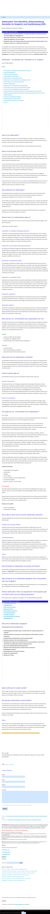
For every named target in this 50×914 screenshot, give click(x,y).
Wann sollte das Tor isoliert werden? (12, 98)
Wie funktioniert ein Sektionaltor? (11, 76)
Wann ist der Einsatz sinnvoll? (11, 74)
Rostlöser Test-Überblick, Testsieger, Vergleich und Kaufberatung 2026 (14, 869)
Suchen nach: (4, 862)
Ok (22, 912)
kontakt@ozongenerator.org (19, 904)
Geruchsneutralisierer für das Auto (12, 616)
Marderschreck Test (8, 609)
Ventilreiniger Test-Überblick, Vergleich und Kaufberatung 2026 (13, 876)
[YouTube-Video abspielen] (25, 118)
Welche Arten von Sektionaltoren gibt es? (13, 78)
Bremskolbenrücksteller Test (10, 610)
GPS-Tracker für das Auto (10, 607)
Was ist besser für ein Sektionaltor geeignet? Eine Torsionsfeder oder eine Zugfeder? (23, 91)
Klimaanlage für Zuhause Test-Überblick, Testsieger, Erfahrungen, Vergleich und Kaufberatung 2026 (19, 871)
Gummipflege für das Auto (10, 603)
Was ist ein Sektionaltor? (9, 72)
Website (3, 784)
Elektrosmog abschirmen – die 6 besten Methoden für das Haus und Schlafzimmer (16, 878)
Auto (16, 43)
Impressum (4, 857)
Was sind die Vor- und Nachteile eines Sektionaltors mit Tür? (17, 79)
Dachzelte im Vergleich (9, 614)
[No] (25, 913)
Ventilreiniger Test (8, 605)
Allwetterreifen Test (8, 618)
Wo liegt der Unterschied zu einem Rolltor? (14, 100)
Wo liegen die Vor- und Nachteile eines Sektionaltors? (16, 85)
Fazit (5, 102)
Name (3, 774)
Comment (4, 789)
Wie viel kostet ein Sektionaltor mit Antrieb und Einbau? (16, 89)
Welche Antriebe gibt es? (9, 83)
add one (11, 764)
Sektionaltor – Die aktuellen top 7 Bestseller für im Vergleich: (17, 70)
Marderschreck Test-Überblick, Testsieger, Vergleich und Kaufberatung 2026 (24, 819)
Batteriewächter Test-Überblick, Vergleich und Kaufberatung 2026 (13, 880)
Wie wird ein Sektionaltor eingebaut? (12, 96)
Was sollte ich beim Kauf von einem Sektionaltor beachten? (17, 87)
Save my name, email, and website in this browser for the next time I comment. (17, 805)
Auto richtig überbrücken (9, 612)
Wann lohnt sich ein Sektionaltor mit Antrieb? (14, 81)
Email (3, 779)
